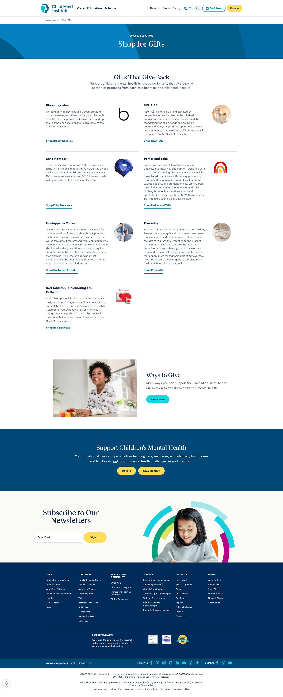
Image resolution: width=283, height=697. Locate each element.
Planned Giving (215, 598)
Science (110, 8)
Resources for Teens (88, 603)
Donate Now (214, 584)
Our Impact (181, 580)
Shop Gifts (67, 20)
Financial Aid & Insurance (58, 593)
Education (94, 8)
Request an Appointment (58, 580)
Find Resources (85, 593)
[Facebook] (151, 663)
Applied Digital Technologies (157, 593)
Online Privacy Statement (122, 689)
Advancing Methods (153, 584)
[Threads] (190, 663)
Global (166, 8)
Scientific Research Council (156, 610)
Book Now (216, 8)
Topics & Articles (86, 584)
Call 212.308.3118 (81, 663)
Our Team (180, 598)
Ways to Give (52, 20)
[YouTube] (184, 663)
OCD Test (83, 621)
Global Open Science (153, 589)
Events (179, 589)
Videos (81, 598)
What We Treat (53, 584)
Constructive (147, 685)
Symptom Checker (87, 589)
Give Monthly (151, 470)
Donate (234, 8)
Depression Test (86, 616)
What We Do (117, 583)
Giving (176, 8)
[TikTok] (197, 663)
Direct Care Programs (121, 587)
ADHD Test (83, 607)
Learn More (158, 399)
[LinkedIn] (177, 663)
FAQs (48, 607)
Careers (179, 612)
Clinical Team (52, 603)
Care (80, 8)
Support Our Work (102, 635)
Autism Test (84, 612)
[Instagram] (164, 663)
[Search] (197, 8)
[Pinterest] (170, 663)
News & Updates (184, 584)
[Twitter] (157, 663)
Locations (50, 598)
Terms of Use (100, 689)
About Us (155, 8)
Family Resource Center (90, 580)
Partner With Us (215, 593)
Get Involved (214, 603)
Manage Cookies (181, 689)
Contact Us (181, 616)
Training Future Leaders (154, 598)
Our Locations (182, 593)
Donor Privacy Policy (147, 689)
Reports (179, 603)
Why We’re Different (55, 589)
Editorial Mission (184, 607)
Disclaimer (165, 689)
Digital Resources (119, 599)
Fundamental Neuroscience (156, 580)
